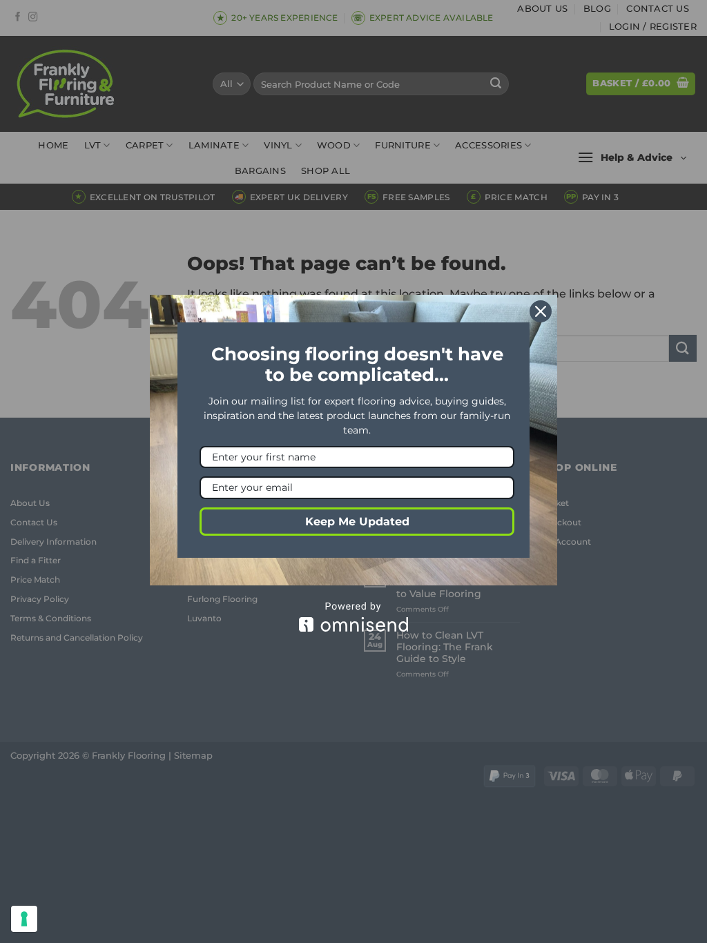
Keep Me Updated (357, 521)
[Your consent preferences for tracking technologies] (24, 919)
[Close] (540, 311)
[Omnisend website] (353, 616)
